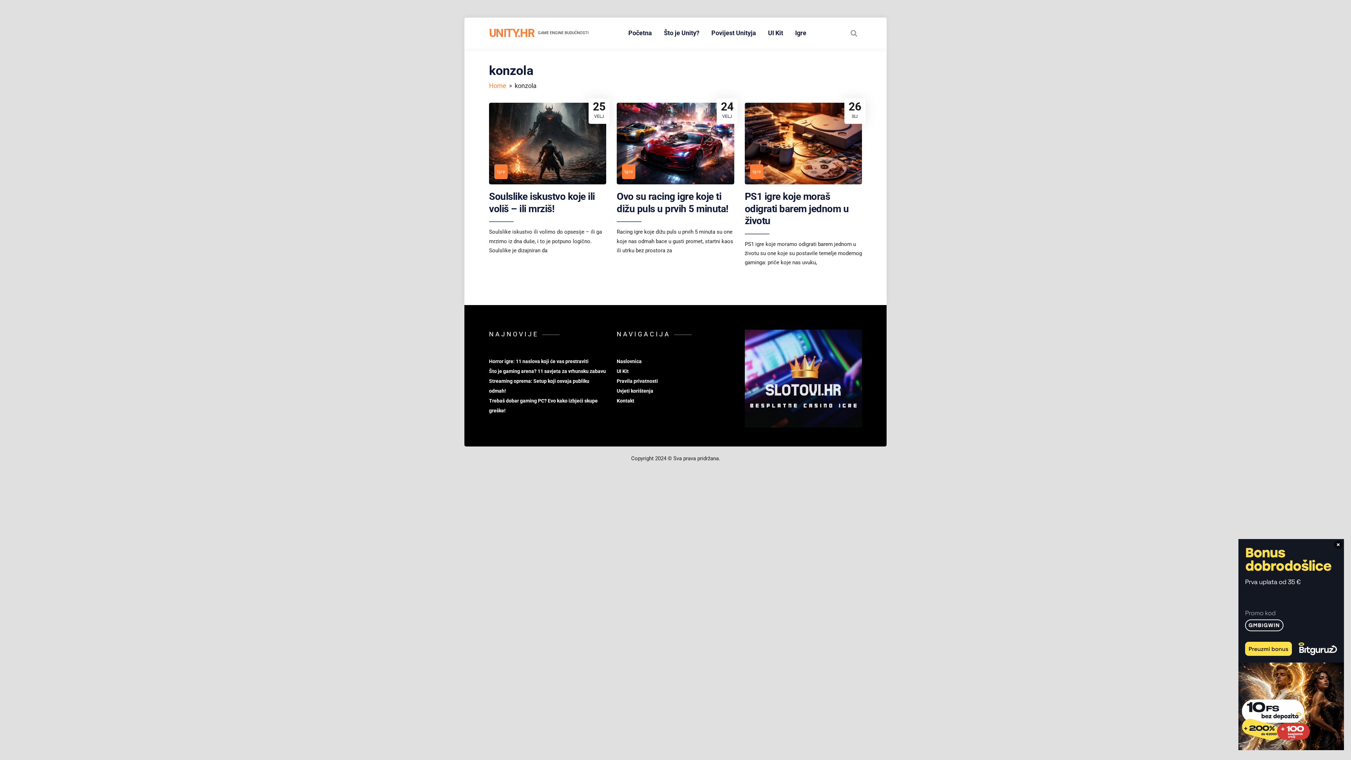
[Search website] (853, 33)
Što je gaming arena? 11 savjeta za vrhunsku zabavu (547, 371)
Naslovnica (629, 361)
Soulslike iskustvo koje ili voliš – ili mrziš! (542, 202)
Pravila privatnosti (637, 381)
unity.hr (511, 33)
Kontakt (625, 401)
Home (497, 85)
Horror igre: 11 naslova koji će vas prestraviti (539, 361)
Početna (640, 33)
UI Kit (775, 33)
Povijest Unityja (733, 33)
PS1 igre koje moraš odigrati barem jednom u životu (797, 209)
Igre (800, 33)
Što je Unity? (681, 33)
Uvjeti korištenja (635, 391)
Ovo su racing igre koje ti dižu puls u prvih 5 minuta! (673, 202)
